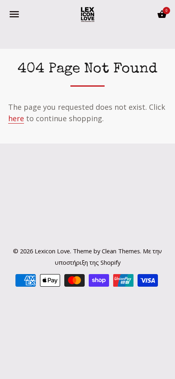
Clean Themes (121, 251)
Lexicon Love (52, 251)
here (16, 118)
